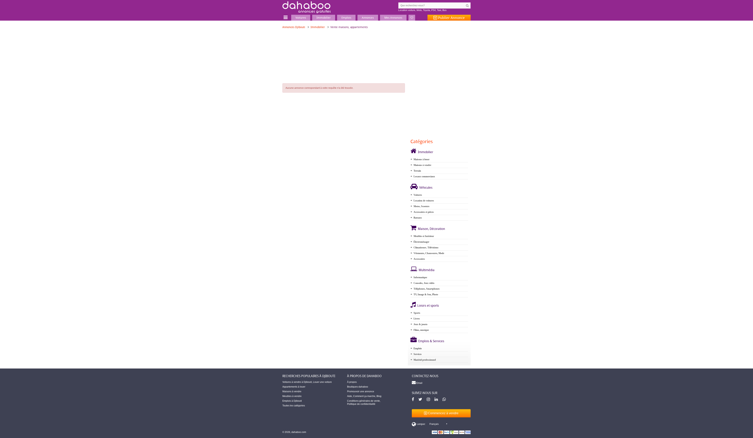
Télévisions (432, 247)
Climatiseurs (420, 247)
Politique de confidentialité (361, 404)
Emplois (418, 348)
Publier (451, 17)
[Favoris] (411, 18)
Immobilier (318, 27)
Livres (417, 318)
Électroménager (421, 241)
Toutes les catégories (293, 405)
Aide (349, 396)
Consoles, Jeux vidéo (424, 283)
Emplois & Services (431, 341)
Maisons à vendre (422, 165)
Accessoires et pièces (424, 212)
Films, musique (421, 330)
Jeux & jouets (420, 324)
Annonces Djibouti (293, 27)
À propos (352, 382)
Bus (444, 10)
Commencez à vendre (442, 413)
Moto (419, 10)
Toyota (426, 10)
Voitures (418, 195)
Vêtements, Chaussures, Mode (429, 253)
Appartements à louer (293, 386)
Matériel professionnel (425, 359)
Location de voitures (424, 200)
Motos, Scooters (421, 206)
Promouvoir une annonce (360, 391)
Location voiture (406, 10)
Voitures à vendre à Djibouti (297, 382)
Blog (378, 396)
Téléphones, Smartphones (427, 288)
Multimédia (427, 270)
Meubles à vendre (292, 396)
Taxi (439, 10)
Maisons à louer (421, 159)
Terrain (417, 170)
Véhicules (425, 187)
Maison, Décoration (431, 229)
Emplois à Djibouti (292, 401)
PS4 (433, 10)
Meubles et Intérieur (424, 236)
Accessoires (419, 259)
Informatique (420, 277)
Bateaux (418, 217)
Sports (417, 313)
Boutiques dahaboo (357, 386)
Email (419, 383)
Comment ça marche (364, 396)
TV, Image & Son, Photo (426, 294)
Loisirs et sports (428, 305)
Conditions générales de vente (363, 401)
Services (418, 354)
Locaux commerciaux (424, 176)
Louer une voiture (322, 382)
